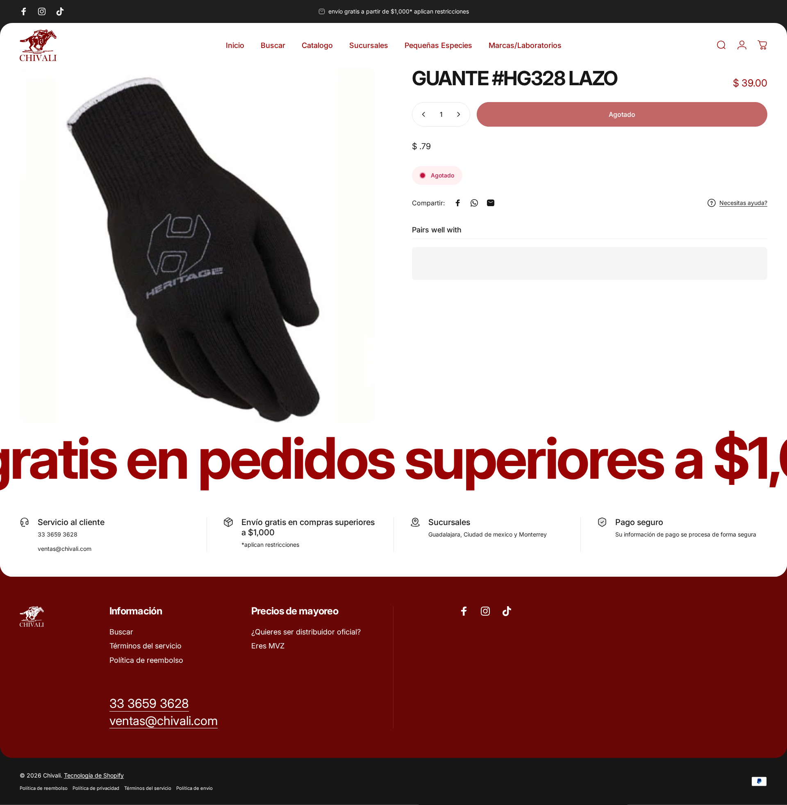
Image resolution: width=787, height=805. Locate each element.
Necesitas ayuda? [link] (743, 202)
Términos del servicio (145, 645)
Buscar (121, 632)
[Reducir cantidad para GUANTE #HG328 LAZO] (421, 114)
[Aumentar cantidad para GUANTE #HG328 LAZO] (460, 114)
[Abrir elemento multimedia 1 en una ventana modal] (197, 245)
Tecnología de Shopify (94, 775)
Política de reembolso (146, 660)
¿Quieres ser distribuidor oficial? (306, 632)
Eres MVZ (267, 645)
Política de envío (194, 788)
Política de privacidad (96, 788)
